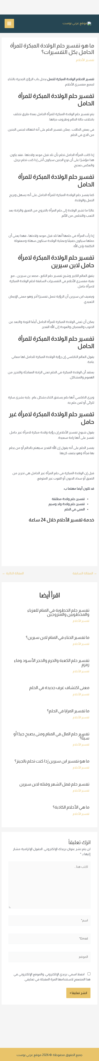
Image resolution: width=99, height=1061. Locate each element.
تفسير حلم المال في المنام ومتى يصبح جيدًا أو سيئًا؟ (51, 735)
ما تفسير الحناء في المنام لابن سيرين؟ (57, 637)
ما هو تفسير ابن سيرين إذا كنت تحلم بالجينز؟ (52, 761)
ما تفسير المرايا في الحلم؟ (68, 710)
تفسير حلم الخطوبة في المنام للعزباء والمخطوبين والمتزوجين (58, 612)
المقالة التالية (13, 573)
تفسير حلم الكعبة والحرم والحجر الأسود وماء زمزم (51, 662)
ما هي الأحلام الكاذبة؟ (71, 807)
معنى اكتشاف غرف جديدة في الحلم (59, 687)
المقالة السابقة (85, 573)
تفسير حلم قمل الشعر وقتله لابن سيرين (54, 784)
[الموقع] (50, 958)
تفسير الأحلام (85, 60)
